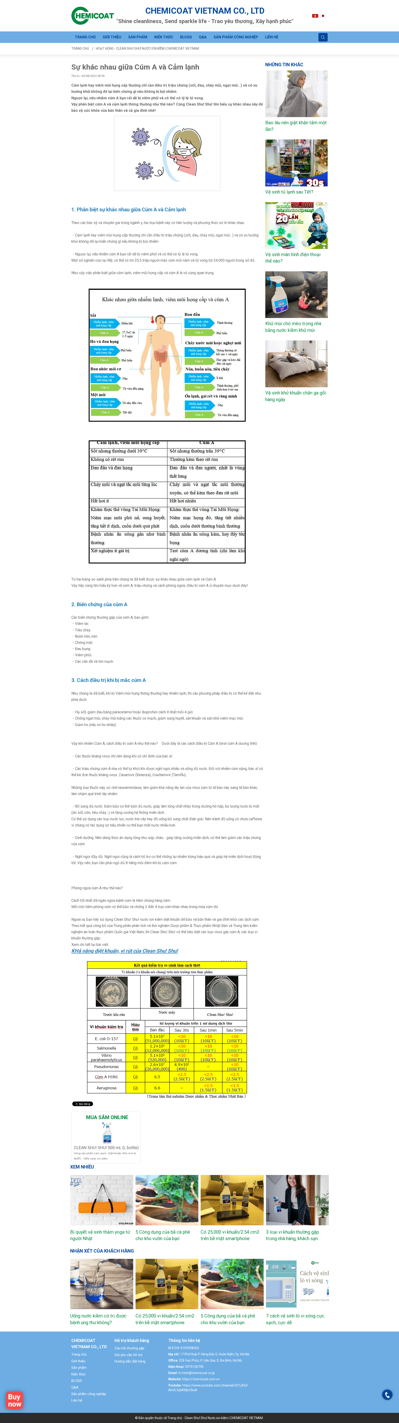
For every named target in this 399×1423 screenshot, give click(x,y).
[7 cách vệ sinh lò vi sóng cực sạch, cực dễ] (297, 1284)
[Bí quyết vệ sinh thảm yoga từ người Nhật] (101, 1200)
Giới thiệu (112, 37)
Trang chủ (85, 37)
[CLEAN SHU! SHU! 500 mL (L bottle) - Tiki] (107, 1132)
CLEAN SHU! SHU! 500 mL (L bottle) (106, 1147)
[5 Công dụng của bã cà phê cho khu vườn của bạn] (167, 1200)
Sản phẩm (137, 37)
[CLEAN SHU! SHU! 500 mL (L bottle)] (14, 1400)
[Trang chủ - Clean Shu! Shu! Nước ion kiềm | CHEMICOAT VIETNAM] (92, 15)
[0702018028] (387, 1395)
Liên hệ (271, 37)
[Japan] (323, 15)
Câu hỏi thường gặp (129, 1348)
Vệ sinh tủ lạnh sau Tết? (289, 192)
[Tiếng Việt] (315, 15)
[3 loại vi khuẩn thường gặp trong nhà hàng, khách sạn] (297, 1200)
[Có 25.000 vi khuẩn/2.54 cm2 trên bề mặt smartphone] (232, 1200)
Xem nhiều (82, 1167)
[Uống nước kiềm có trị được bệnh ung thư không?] (101, 1284)
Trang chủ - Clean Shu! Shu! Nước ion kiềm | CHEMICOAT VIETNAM (215, 1418)
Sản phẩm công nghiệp (236, 37)
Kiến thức (163, 37)
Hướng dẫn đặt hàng (130, 1361)
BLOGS (186, 37)
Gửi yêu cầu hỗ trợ (128, 1355)
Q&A (203, 37)
